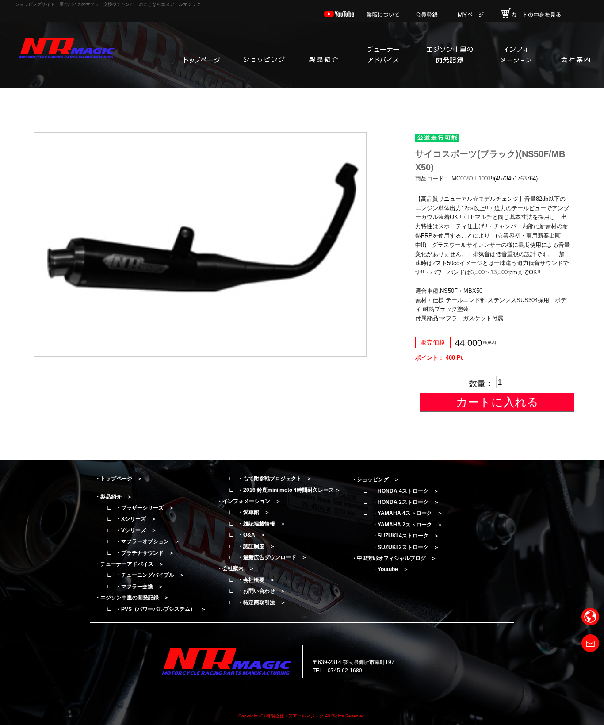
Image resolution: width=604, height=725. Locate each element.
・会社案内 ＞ (235, 568)
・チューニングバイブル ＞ (150, 575)
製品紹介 (323, 55)
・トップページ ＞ (119, 479)
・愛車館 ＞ (254, 512)
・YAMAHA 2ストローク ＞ (407, 525)
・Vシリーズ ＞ (136, 530)
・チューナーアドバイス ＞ (129, 564)
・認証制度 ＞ (256, 546)
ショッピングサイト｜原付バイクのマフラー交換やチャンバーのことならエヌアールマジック (108, 4)
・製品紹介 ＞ (113, 497)
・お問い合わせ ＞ (262, 591)
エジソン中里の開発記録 (449, 55)
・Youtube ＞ (390, 569)
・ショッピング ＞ (375, 479)
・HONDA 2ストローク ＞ (405, 502)
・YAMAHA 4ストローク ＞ (407, 513)
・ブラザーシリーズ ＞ (145, 508)
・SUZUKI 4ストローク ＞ (405, 536)
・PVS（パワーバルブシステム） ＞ (161, 609)
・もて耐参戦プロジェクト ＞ (275, 479)
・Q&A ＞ (252, 535)
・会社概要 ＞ (256, 580)
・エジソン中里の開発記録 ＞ (132, 598)
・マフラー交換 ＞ (140, 586)
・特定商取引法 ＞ (262, 602)
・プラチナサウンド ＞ (145, 553)
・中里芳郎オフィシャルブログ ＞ (394, 558)
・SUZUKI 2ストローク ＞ (405, 547)
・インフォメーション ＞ (249, 501)
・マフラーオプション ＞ (148, 541)
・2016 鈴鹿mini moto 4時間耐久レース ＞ (289, 490)
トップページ (202, 55)
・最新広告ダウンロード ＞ (272, 557)
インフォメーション (516, 55)
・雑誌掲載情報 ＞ (262, 524)
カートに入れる (497, 402)
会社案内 (575, 55)
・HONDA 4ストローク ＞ (405, 491)
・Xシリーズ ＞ (136, 519)
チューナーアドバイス (383, 55)
